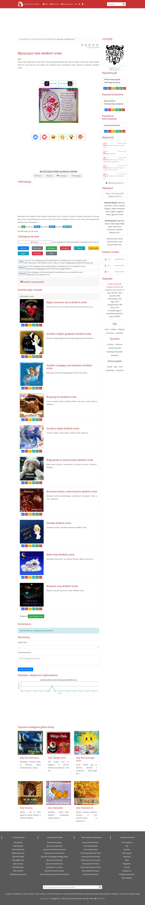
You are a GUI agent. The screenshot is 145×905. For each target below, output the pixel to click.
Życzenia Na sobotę (54, 842)
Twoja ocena (22, 642)
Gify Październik (84, 807)
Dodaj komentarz (25, 669)
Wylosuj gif (115, 69)
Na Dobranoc (110, 333)
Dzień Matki (119, 333)
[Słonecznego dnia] (86, 743)
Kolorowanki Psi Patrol (90, 864)
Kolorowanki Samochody (90, 857)
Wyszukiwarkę (111, 153)
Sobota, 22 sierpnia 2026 (115, 193)
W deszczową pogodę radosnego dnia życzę (112, 80)
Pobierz (39, 176)
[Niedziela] (58, 793)
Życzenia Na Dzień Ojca (54, 864)
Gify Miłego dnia (57, 757)
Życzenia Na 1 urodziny (54, 867)
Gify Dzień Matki (18, 857)
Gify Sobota (26, 807)
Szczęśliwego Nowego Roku (115, 352)
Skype (23, 253)
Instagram (65, 248)
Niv (108, 271)
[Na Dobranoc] (30, 743)
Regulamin (127, 864)
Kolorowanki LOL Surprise (90, 860)
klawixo (109, 259)
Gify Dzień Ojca (18, 867)
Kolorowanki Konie (91, 849)
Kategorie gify (113, 284)
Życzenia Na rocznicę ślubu (54, 853)
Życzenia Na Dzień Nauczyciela (54, 849)
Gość (106, 143)
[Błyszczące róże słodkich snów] (58, 105)
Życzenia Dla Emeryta (54, 860)
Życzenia (55, 4)
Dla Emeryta (114, 355)
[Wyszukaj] (124, 4)
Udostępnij (77, 176)
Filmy (127, 860)
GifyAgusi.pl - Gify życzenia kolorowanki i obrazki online (72, 898)
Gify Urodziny (18, 864)
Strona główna (127, 842)
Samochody (119, 370)
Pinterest (37, 253)
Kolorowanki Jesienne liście (91, 867)
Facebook (23, 248)
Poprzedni (53, 83)
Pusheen (109, 367)
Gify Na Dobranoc (29, 757)
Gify (46, 4)
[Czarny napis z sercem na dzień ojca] (114, 54)
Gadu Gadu (93, 248)
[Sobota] (30, 793)
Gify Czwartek (18, 871)
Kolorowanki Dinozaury (90, 871)
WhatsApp (51, 248)
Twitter (79, 248)
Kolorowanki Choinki (90, 874)
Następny (64, 83)
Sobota (107, 329)
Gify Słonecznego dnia (85, 759)
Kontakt (127, 867)
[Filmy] (76, 4)
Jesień (115, 367)
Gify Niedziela (55, 807)
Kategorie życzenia (113, 287)
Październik (121, 329)
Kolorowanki (68, 4)
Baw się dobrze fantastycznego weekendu (113, 102)
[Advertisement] (72, 21)
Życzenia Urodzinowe (54, 846)
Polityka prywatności (127, 874)
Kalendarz (127, 857)
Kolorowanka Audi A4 (112, 125)
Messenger (37, 248)
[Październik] (86, 793)
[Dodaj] (79, 4)
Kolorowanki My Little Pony (91, 853)
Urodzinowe (118, 344)
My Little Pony (110, 370)
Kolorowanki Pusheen (91, 842)
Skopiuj (35, 242)
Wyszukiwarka (127, 878)
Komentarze (62, 176)
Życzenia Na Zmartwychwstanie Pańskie (54, 874)
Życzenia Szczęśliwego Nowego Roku (54, 857)
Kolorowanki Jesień (91, 846)
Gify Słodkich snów (36, 616)
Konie (120, 367)
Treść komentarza (24, 652)
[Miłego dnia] (58, 743)
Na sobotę (110, 344)
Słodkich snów (75, 219)
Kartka (50, 176)
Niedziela (113, 329)
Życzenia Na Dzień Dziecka (54, 871)
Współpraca (126, 871)
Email (51, 253)
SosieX (108, 265)
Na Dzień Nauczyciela (115, 348)
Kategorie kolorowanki (113, 290)
